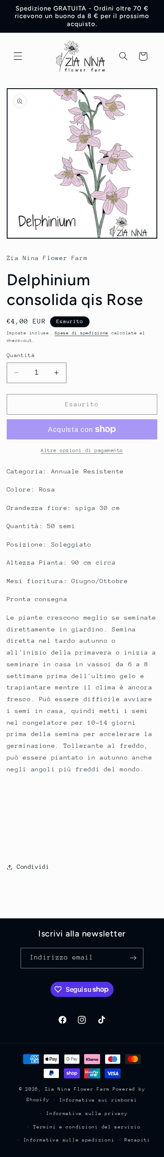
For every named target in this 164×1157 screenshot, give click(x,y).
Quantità (21, 355)
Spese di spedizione (81, 333)
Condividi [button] (33, 866)
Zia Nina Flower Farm (77, 1089)
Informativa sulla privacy (86, 1113)
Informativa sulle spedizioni (69, 1140)
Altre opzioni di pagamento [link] (82, 450)
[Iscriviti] (133, 958)
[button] (17, 56)
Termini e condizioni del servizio (86, 1127)
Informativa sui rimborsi (98, 1100)
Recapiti (137, 1140)
